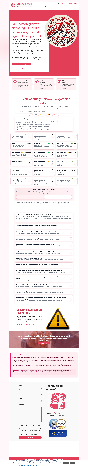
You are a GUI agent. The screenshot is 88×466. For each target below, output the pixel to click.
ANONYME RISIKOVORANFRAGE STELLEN (29, 197)
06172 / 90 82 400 (55, 413)
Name (20, 385)
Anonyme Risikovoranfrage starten (21, 64)
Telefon (21, 392)
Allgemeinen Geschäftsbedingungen (22, 373)
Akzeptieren (65, 463)
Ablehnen (72, 463)
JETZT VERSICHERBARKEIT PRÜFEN (25, 324)
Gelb (44, 114)
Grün (37, 114)
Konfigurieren (36, 465)
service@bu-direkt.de (56, 412)
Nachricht (21, 404)
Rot (57, 114)
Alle (30, 114)
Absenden (30, 437)
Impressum (29, 465)
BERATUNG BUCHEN (44, 343)
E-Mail (20, 398)
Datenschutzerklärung (36, 371)
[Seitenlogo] (21, 5)
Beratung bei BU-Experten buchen (21, 68)
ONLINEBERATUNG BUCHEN (58, 197)
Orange (50, 114)
